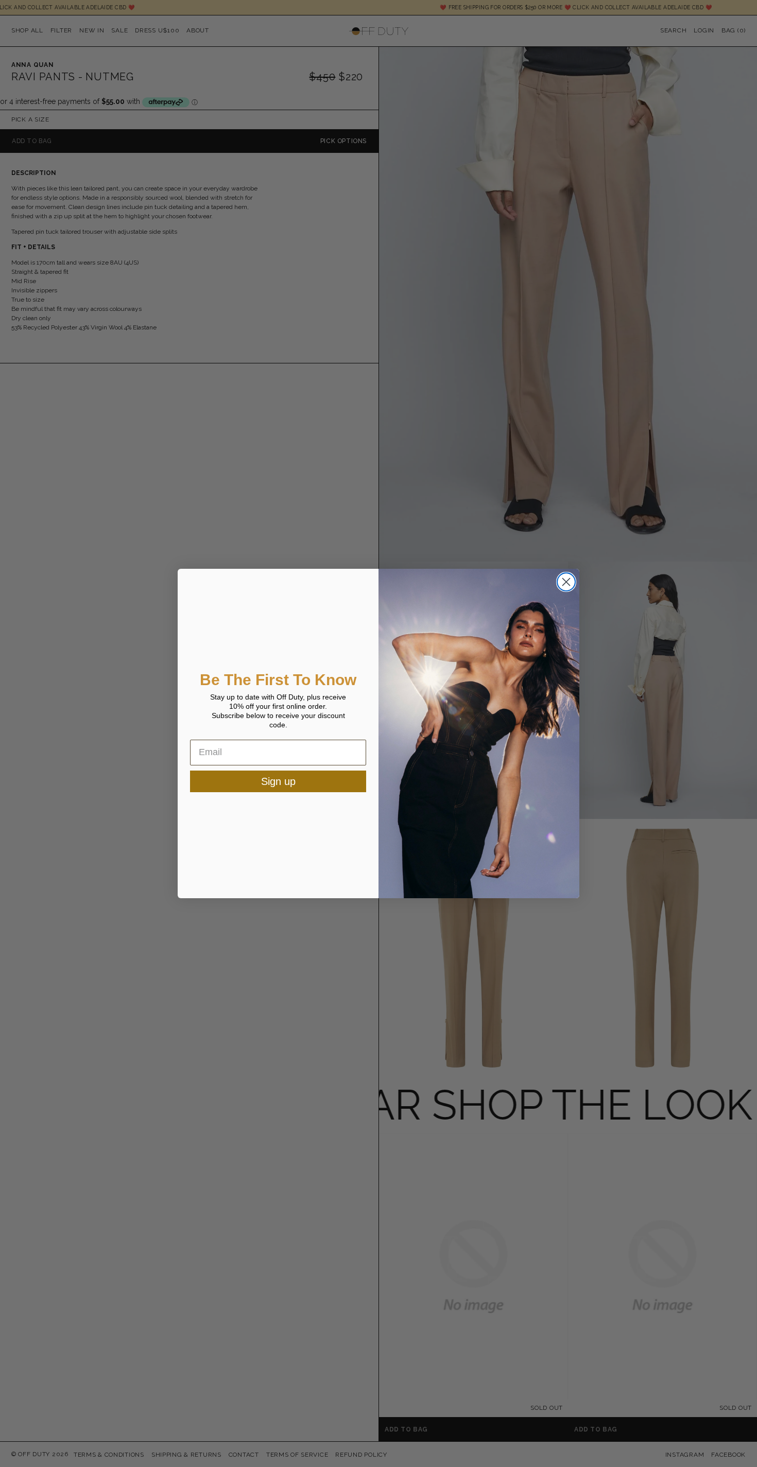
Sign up (278, 781)
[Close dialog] (566, 582)
